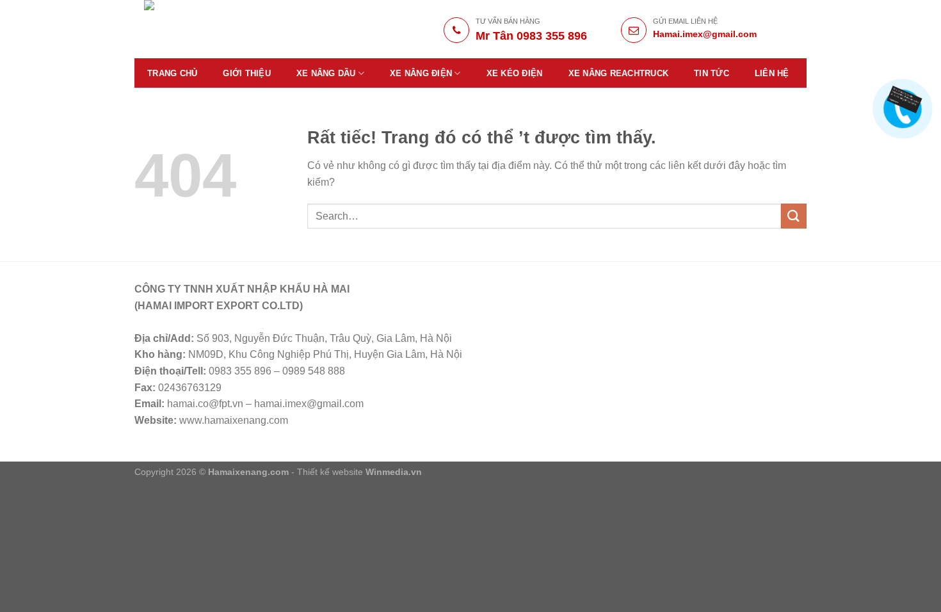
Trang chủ (172, 73)
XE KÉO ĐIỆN (515, 73)
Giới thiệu (247, 73)
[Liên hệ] (901, 98)
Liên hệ (772, 73)
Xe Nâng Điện (421, 73)
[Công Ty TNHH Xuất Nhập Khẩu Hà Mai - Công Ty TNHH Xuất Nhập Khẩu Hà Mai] (234, 29)
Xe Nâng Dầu (326, 73)
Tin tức (711, 73)
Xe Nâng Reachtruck (618, 73)
